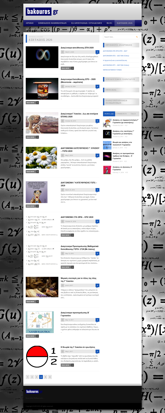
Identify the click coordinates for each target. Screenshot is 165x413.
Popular (109, 114)
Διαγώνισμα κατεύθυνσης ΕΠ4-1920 (77, 48)
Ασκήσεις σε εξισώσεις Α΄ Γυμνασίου (122, 168)
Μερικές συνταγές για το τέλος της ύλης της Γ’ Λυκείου (78, 279)
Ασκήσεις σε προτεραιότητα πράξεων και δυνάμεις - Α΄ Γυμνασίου (123, 156)
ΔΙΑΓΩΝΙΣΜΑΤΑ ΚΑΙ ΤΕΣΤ (38, 29)
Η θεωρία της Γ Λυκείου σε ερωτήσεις (78, 347)
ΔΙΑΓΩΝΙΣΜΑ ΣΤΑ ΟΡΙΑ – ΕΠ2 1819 (77, 217)
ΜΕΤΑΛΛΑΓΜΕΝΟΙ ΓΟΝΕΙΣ (112, 70)
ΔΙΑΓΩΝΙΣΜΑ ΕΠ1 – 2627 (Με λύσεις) (116, 65)
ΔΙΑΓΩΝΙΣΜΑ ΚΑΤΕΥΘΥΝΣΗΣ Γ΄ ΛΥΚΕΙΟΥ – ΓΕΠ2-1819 (80, 149)
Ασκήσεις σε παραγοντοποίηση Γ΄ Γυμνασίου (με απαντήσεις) (126, 121)
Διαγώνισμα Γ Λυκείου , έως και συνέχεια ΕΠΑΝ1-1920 (79, 115)
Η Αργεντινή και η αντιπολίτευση (115, 60)
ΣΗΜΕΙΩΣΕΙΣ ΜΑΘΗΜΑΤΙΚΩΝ (52, 23)
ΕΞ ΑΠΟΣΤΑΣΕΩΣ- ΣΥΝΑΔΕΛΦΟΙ (86, 23)
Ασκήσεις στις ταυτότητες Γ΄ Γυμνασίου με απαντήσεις (123, 132)
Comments (121, 114)
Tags (133, 114)
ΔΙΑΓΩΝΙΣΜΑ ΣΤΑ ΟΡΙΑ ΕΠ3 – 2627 (115, 51)
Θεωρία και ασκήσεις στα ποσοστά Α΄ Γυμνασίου (122, 143)
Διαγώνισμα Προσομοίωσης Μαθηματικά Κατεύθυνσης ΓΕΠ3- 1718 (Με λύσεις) (79, 247)
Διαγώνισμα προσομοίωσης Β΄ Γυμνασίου (75, 314)
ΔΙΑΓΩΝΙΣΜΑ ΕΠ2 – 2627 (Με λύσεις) (116, 56)
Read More (65, 68)
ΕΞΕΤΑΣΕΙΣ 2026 (124, 23)
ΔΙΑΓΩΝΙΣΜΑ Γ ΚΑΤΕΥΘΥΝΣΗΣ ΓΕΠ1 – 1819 (79, 184)
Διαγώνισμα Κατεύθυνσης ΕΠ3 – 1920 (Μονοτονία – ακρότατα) (78, 80)
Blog (109, 23)
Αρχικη (29, 23)
